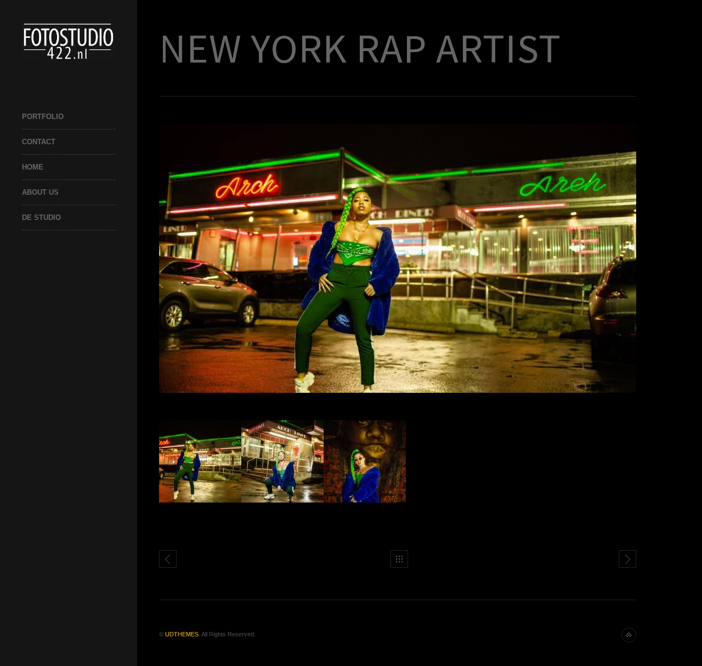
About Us (40, 192)
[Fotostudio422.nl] (68, 41)
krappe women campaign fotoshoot (168, 559)
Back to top (628, 635)
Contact (38, 142)
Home (32, 167)
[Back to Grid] (399, 559)
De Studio (41, 217)
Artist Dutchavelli (627, 559)
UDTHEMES (182, 634)
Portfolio (43, 116)
